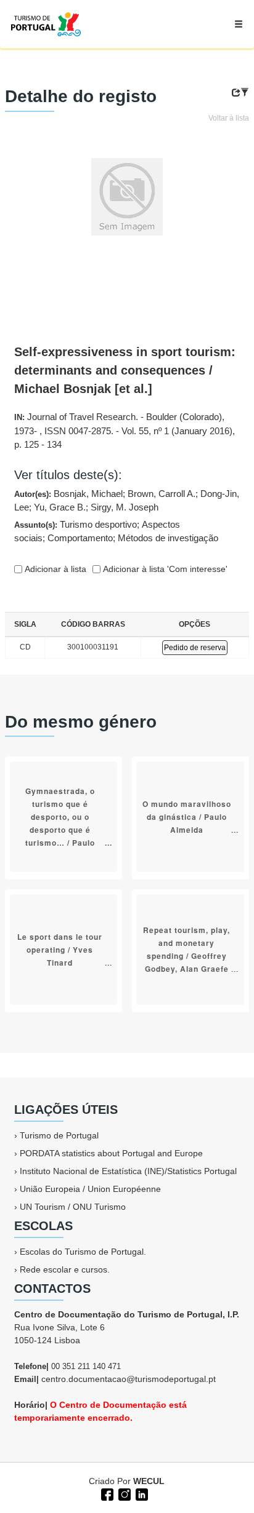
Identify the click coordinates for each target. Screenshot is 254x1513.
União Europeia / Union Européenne (90, 1189)
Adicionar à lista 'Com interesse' (163, 569)
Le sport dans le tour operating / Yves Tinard (59, 949)
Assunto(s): (116, 531)
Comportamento (80, 538)
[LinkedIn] (140, 1493)
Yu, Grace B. (60, 507)
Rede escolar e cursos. (65, 1269)
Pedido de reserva (195, 647)
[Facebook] (106, 1493)
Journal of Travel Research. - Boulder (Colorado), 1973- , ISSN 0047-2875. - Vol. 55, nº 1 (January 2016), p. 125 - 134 (124, 430)
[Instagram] (123, 1493)
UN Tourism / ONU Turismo (73, 1207)
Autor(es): (126, 500)
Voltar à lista (228, 118)
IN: (124, 430)
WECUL (149, 1481)
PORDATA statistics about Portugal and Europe (111, 1153)
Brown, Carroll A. (161, 493)
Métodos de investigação (168, 538)
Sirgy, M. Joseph (124, 507)
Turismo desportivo (98, 524)
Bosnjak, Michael (88, 493)
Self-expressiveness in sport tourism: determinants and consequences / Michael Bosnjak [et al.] (125, 370)
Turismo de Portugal (59, 1135)
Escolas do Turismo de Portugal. (83, 1252)
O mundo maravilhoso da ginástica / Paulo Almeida (186, 816)
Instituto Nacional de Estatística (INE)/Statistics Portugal (128, 1171)
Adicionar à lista (54, 569)
